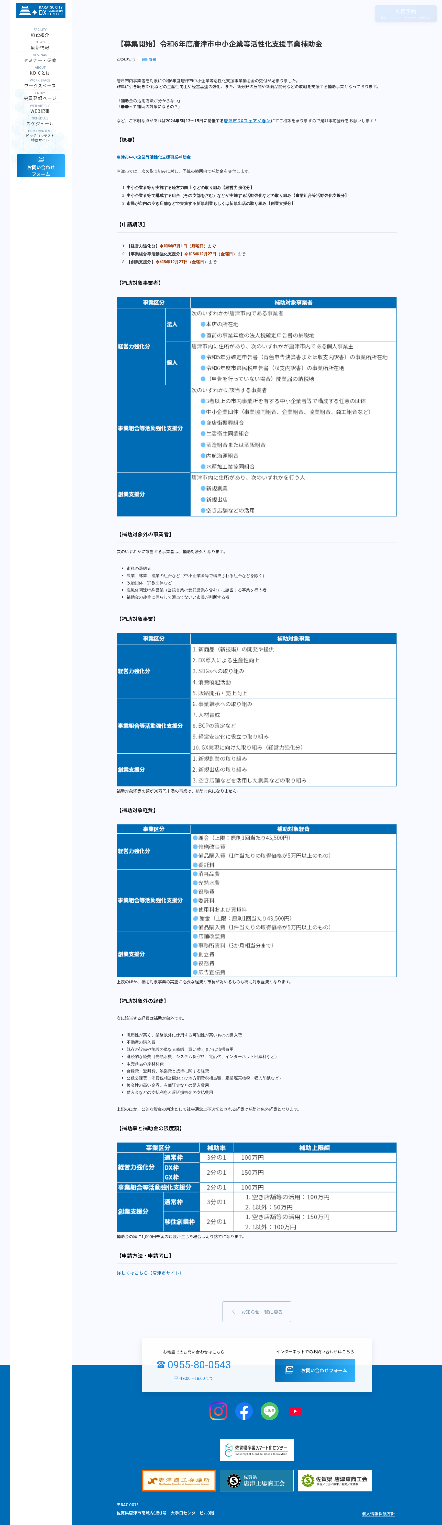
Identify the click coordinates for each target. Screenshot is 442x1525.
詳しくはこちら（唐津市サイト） (150, 1273)
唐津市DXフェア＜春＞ (247, 120)
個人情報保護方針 (378, 1513)
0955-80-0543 (199, 1365)
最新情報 (148, 59)
